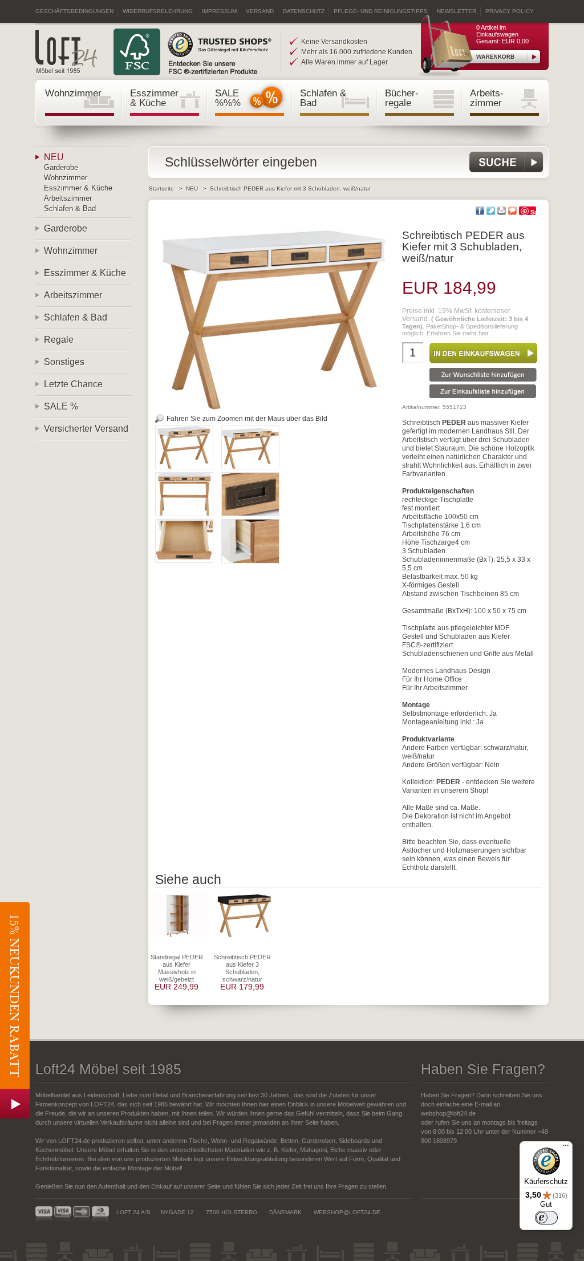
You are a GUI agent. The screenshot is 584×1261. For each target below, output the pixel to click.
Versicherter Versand (86, 428)
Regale (59, 339)
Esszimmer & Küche (154, 98)
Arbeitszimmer (68, 198)
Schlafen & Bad (323, 98)
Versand (260, 11)
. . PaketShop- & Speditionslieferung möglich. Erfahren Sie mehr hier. (465, 321)
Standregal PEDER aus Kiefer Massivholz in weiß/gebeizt (177, 968)
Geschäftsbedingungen (74, 11)
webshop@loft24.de (448, 1113)
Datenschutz (304, 11)
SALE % (61, 406)
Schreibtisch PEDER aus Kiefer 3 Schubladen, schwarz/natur (242, 968)
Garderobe (61, 167)
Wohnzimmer (73, 93)
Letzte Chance (73, 384)
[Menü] (566, 1148)
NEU (54, 157)
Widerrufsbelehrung (158, 11)
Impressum (219, 11)
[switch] (546, 1217)
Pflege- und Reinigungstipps (381, 11)
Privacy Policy (509, 11)
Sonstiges (64, 362)
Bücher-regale (402, 98)
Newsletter (456, 11)
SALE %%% (228, 98)
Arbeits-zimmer (487, 98)
